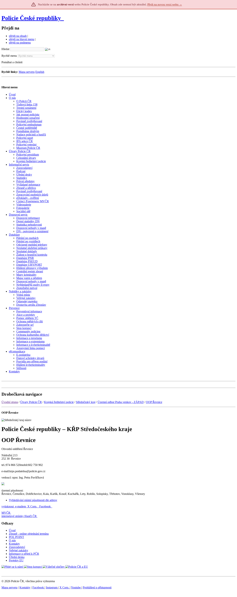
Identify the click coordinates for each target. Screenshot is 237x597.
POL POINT (16, 537)
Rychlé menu (9, 55)
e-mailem (20, 506)
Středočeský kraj (85, 402)
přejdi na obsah (18, 35)
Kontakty (14, 543)
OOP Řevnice (154, 402)
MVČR (5, 512)
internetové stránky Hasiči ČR (19, 516)
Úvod (12, 530)
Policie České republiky (31, 18)
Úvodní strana (9, 402)
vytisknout (7, 506)
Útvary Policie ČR (31, 402)
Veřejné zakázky (18, 550)
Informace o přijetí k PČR (24, 553)
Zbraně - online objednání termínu (29, 533)
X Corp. (32, 506)
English (39, 71)
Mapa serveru (27, 71)
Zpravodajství (17, 547)
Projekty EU (16, 560)
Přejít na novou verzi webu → (164, 4)
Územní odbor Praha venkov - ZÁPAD (121, 402)
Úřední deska (16, 557)
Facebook (45, 506)
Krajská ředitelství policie (59, 402)
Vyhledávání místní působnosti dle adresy (33, 500)
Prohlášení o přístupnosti (97, 587)
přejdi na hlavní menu (21, 39)
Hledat (5, 49)
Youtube (76, 587)
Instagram (52, 587)
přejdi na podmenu (20, 42)
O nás (12, 540)
